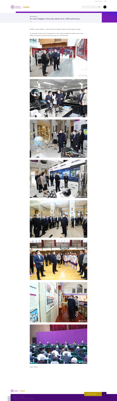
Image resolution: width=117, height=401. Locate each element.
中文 (105, 1)
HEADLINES (34, 16)
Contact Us (22, 396)
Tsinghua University (98, 1)
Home (31, 16)
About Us (15, 396)
